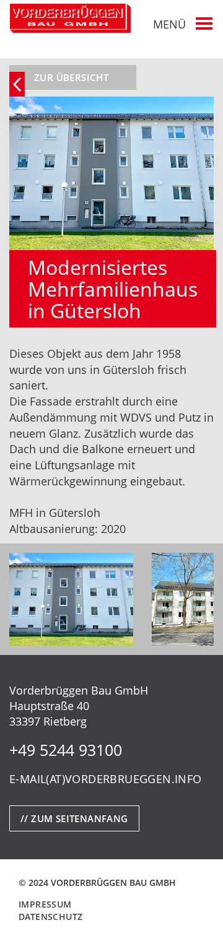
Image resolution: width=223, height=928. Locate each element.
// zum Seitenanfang (74, 818)
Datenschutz (50, 916)
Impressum (45, 904)
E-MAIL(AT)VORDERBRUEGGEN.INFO (105, 778)
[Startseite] (70, 18)
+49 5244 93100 (65, 749)
